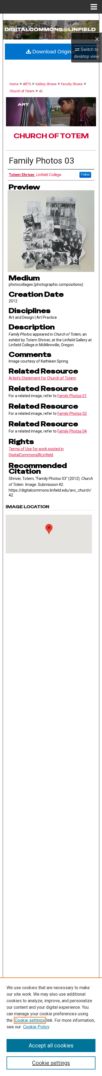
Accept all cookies (51, 1045)
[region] (51, 1026)
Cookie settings (30, 1020)
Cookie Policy (36, 1026)
